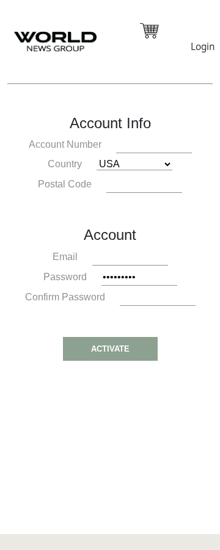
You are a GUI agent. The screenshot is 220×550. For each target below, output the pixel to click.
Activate (110, 348)
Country (65, 164)
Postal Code (65, 184)
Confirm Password (65, 297)
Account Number (65, 144)
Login (203, 46)
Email (65, 256)
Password (65, 277)
